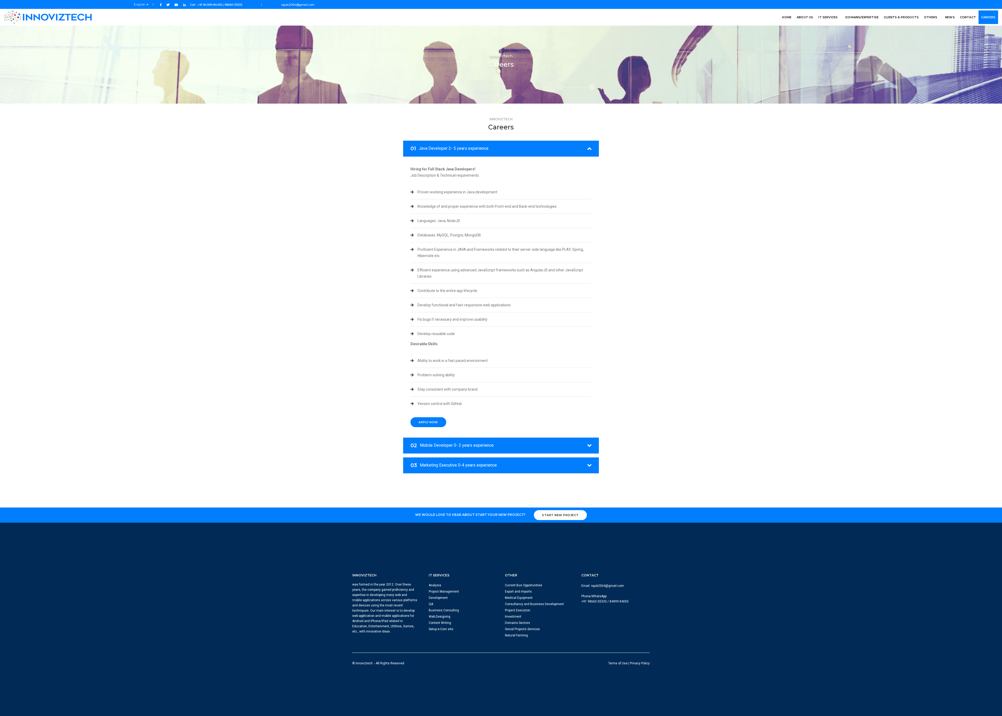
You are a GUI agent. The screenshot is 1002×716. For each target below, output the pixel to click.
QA (431, 604)
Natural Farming (516, 635)
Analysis (435, 585)
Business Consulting (444, 610)
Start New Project (560, 515)
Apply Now (428, 422)
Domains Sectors (517, 623)
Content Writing (440, 623)
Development (438, 598)
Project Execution (517, 610)
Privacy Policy (640, 663)
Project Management (444, 591)
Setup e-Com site (441, 629)
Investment (513, 616)
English (140, 4)
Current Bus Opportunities (523, 585)
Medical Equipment (519, 598)
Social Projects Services (522, 629)
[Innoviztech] (48, 17)
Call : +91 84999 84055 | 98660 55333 (216, 5)
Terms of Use (618, 663)
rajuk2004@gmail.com (297, 5)
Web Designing (439, 616)
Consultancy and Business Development (534, 604)
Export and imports (518, 591)
